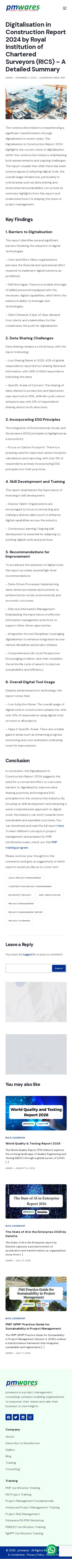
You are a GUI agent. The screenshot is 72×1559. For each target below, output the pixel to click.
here (61, 826)
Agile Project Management (24, 878)
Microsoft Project (19, 895)
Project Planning (19, 921)
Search (59, 968)
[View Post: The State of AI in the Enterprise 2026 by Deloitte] (36, 1201)
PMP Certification (50, 895)
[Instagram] (30, 1417)
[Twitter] (16, 1417)
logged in (29, 954)
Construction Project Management (30, 886)
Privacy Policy (35, 1555)
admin (9, 77)
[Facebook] (9, 1417)
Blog (8, 1138)
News (56, 77)
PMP (63, 77)
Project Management (21, 903)
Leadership (46, 77)
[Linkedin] (23, 1417)
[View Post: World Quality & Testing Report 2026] (36, 1113)
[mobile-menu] (63, 8)
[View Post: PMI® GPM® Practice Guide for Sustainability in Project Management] (36, 1294)
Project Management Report (25, 912)
